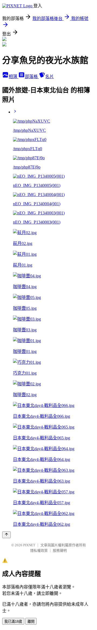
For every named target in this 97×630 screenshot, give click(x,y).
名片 (49, 76)
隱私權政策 (39, 550)
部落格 (32, 76)
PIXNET (29, 545)
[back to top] (6, 534)
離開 (30, 621)
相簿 (13, 76)
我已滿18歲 (13, 621)
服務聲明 (60, 550)
